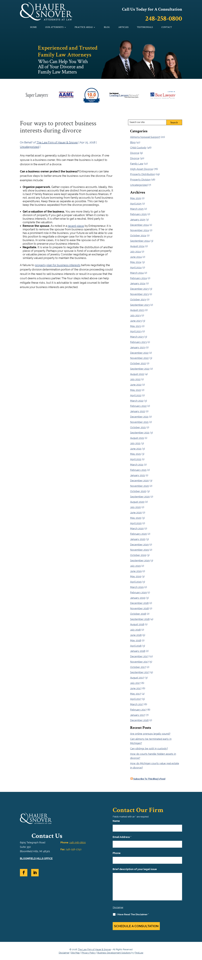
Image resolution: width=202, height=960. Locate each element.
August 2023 (137, 310)
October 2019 (138, 555)
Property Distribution (142, 174)
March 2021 (136, 464)
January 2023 (137, 347)
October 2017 (138, 667)
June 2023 (136, 320)
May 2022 (135, 390)
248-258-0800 (163, 18)
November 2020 (139, 485)
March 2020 (137, 528)
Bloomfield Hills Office (36, 858)
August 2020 (137, 501)
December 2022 (139, 352)
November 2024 (139, 230)
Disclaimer (118, 907)
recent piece (76, 225)
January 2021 (137, 475)
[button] (199, 940)
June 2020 (136, 512)
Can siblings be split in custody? (149, 748)
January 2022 (137, 411)
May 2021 (135, 453)
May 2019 (135, 576)
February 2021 (138, 470)
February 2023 (138, 342)
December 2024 (139, 224)
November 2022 (139, 358)
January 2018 (137, 651)
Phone (117, 853)
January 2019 (137, 597)
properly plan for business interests (57, 265)
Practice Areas (84, 27)
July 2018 (135, 629)
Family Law (136, 163)
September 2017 (140, 672)
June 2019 (136, 571)
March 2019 (137, 587)
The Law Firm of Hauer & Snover (57, 142)
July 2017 (135, 683)
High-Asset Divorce (141, 169)
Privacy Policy (88, 952)
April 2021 (135, 459)
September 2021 (139, 432)
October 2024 (138, 235)
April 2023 (136, 331)
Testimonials (145, 27)
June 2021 (135, 448)
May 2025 (135, 198)
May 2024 (135, 262)
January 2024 (137, 283)
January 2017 (137, 715)
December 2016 (139, 720)
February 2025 (138, 214)
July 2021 (135, 443)
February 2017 (138, 709)
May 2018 (135, 640)
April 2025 (136, 203)
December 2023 (139, 288)
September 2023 (140, 304)
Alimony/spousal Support (145, 137)
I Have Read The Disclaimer (133, 914)
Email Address (122, 837)
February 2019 (138, 592)
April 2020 (136, 523)
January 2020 (137, 539)
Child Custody (138, 147)
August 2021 (137, 438)
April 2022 (135, 395)
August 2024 (137, 246)
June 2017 (136, 688)
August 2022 (137, 374)
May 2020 (135, 517)
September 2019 (140, 560)
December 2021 (139, 416)
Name (116, 820)
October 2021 (138, 427)
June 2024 (136, 256)
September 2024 (140, 240)
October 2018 (138, 613)
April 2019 (136, 581)
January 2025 (137, 219)
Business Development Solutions (114, 952)
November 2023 (139, 294)
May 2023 (135, 326)
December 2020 (139, 480)
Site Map (75, 952)
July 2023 (135, 315)
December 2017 (139, 656)
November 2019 (139, 549)
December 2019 (139, 544)
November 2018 (139, 608)
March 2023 (137, 336)
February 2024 (138, 278)
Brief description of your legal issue (135, 869)
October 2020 (138, 491)
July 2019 (135, 565)
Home (33, 27)
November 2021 (139, 422)
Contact (166, 27)
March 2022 (136, 400)
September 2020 (140, 496)
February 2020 (138, 533)
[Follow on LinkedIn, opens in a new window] (35, 872)
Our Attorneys (54, 27)
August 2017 (137, 677)
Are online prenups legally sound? (150, 733)
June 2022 (136, 384)
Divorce (134, 153)
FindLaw (139, 952)
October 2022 (138, 363)
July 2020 (135, 507)
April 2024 (136, 267)
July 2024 (135, 251)
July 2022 (135, 379)
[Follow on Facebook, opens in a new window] (23, 872)
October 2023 (138, 299)
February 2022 (138, 406)
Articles (123, 27)
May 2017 (135, 693)
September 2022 (140, 368)
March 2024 (137, 272)
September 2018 (140, 619)
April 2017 (135, 699)
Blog (107, 27)
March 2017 (136, 704)
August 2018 (137, 624)
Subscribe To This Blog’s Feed (149, 778)
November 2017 (139, 661)
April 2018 (136, 645)
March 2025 (137, 208)
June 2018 (136, 635)
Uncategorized (29, 146)
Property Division (140, 179)
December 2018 (139, 603)
